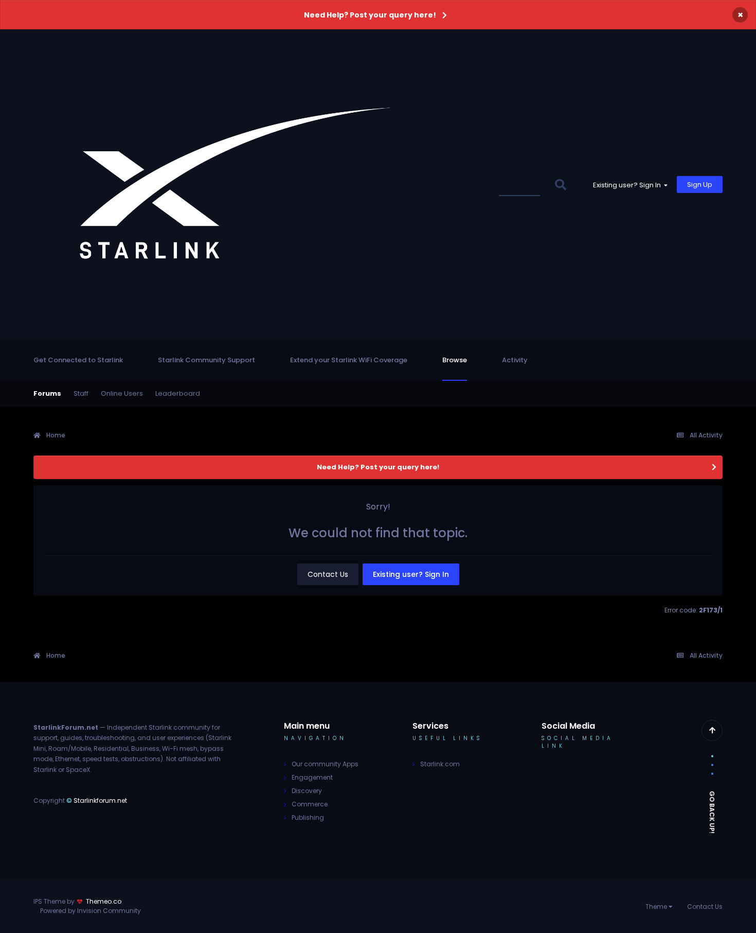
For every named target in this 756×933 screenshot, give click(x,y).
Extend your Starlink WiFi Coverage (348, 360)
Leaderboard (177, 393)
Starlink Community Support (206, 360)
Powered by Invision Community (90, 910)
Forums (47, 393)
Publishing (308, 817)
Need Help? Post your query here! (370, 15)
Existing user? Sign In (628, 185)
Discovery (307, 790)
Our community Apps (325, 764)
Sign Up (699, 184)
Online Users (122, 393)
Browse (454, 360)
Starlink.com (440, 764)
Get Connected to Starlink (78, 360)
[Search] (560, 184)
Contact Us (328, 574)
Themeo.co (103, 901)
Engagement (312, 777)
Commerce (310, 804)
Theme (657, 906)
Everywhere (522, 184)
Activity (515, 360)
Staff (81, 393)
